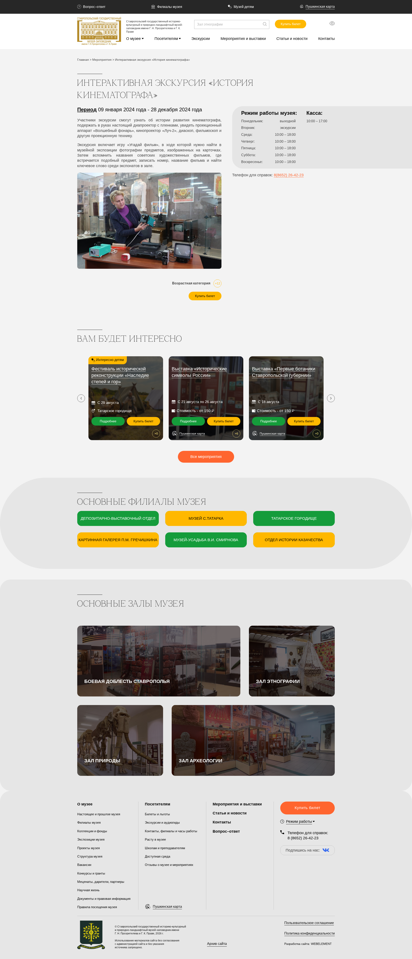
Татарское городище (294, 518)
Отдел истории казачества (294, 540)
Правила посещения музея (97, 907)
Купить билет (291, 24)
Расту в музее (155, 839)
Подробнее (108, 421)
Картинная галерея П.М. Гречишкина (118, 540)
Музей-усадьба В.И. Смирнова (206, 540)
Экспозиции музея (91, 839)
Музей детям (244, 7)
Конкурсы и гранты (91, 873)
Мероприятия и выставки (243, 38)
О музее (133, 38)
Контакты (326, 38)
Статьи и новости (291, 38)
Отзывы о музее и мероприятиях (169, 865)
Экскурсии (200, 38)
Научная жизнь (88, 890)
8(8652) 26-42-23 (289, 175)
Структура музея (89, 856)
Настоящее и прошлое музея (98, 814)
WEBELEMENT (321, 943)
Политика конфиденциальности (309, 933)
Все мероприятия (206, 457)
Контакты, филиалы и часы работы (171, 831)
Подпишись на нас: (303, 850)
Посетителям (166, 38)
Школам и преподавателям (165, 848)
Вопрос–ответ (94, 7)
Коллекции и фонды (92, 831)
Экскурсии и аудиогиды (162, 822)
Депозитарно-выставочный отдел (118, 518)
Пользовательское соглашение (309, 923)
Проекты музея (88, 848)
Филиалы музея (169, 7)
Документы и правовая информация (103, 898)
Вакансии (84, 865)
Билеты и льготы (157, 814)
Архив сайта (217, 943)
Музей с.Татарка (206, 518)
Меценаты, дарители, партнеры (100, 881)
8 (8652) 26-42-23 (303, 838)
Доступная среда (157, 856)
